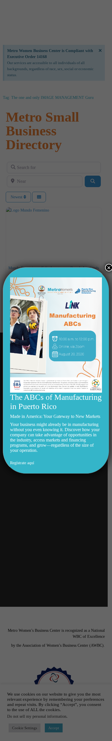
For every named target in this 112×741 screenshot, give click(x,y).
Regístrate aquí (22, 463)
